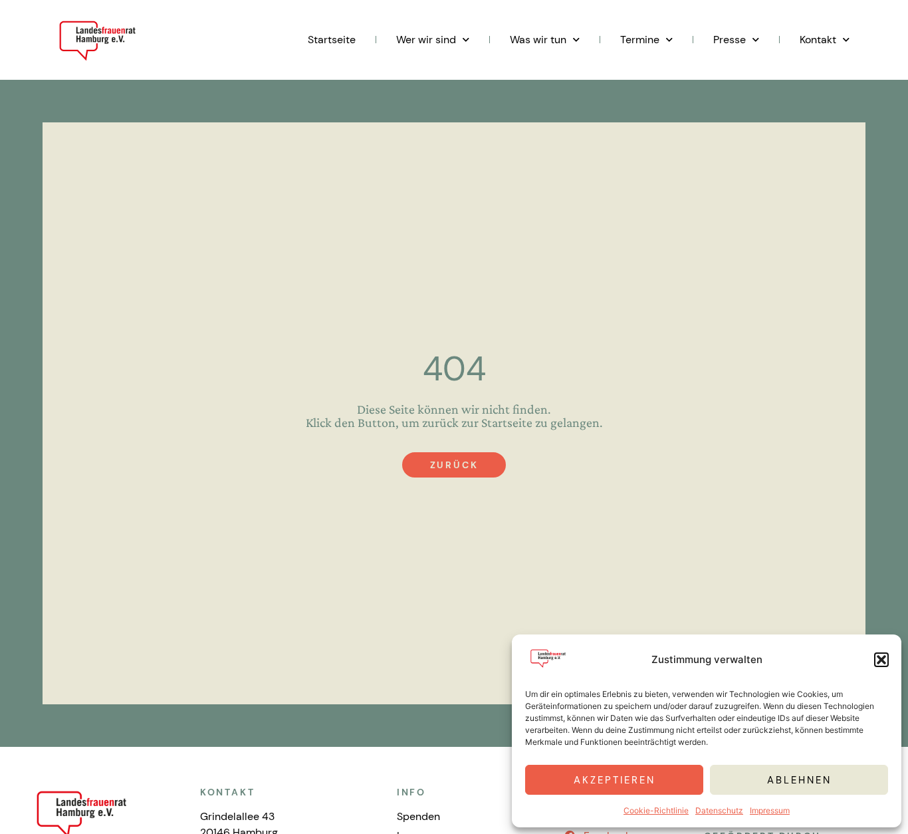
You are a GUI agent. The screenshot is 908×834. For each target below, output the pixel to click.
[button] (881, 659)
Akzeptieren (614, 780)
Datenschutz (719, 810)
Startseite (332, 40)
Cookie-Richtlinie (656, 810)
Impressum (770, 810)
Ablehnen (799, 780)
